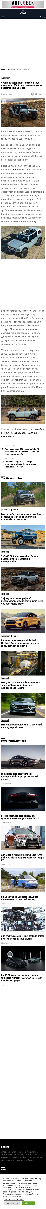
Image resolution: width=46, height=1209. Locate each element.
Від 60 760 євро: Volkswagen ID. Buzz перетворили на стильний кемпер (19, 898)
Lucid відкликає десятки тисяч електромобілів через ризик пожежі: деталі (19, 776)
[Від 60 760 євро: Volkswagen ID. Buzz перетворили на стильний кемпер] (23, 880)
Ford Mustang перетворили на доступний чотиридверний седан (21, 726)
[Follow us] (41, 17)
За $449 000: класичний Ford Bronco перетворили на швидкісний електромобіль (19, 559)
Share (4, 101)
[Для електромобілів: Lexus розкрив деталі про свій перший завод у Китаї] (23, 919)
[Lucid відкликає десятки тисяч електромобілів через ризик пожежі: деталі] (23, 757)
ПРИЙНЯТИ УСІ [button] (28, 1203)
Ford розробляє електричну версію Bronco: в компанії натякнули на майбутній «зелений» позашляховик (22, 517)
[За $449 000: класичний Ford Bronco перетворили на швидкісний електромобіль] (23, 537)
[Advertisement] (23, 44)
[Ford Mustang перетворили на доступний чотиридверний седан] (23, 705)
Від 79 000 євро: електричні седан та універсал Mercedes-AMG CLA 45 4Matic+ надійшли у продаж (21, 978)
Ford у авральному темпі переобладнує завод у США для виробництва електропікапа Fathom (21, 685)
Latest (23, 13)
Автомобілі (6, 510)
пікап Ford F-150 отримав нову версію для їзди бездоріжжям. (22, 433)
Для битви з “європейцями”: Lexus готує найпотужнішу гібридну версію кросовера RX (22, 858)
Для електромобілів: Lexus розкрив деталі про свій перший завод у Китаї (22, 937)
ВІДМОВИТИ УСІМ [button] (11, 1203)
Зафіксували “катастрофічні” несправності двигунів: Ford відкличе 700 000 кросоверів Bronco (22, 601)
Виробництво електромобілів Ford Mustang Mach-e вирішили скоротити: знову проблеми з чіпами (20, 643)
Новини (15, 510)
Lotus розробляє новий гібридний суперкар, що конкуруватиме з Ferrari (20, 817)
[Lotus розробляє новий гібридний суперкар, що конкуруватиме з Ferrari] (23, 799)
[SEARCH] (44, 17)
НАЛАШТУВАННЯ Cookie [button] (14, 1200)
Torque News (18, 169)
